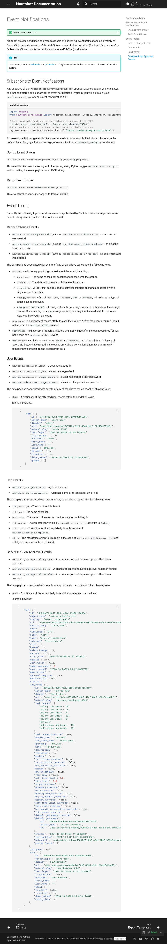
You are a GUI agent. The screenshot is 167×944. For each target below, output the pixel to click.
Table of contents (135, 18)
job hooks (49, 64)
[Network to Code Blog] (134, 938)
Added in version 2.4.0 (25, 32)
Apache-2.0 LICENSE (16, 940)
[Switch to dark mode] (78, 4)
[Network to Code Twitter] (158, 938)
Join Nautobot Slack (75, 938)
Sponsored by (93, 938)
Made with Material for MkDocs (50, 938)
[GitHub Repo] (152, 938)
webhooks (35, 64)
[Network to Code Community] (146, 938)
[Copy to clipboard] (117, 112)
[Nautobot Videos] (140, 938)
